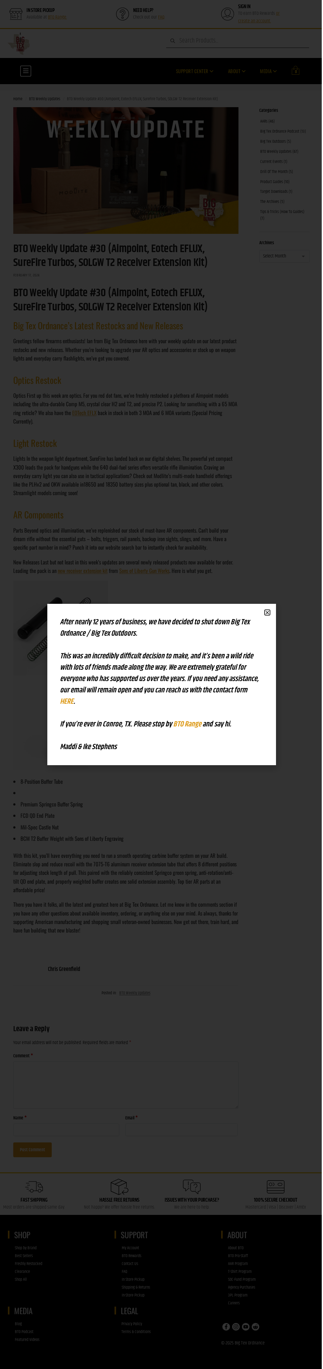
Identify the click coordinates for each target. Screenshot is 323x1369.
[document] (161, 684)
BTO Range (188, 724)
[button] (267, 612)
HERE (66, 701)
